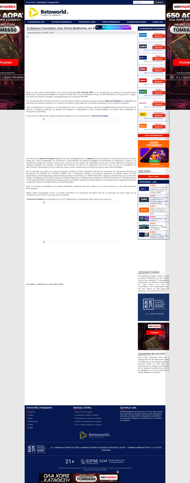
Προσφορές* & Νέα (87, 22)
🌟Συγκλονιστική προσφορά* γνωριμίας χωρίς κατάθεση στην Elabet (159, 235)
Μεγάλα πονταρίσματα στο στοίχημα (88, 421)
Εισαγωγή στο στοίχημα (83, 412)
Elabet (30, 418)
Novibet (30, 415)
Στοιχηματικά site (36, 22)
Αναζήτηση (159, 2)
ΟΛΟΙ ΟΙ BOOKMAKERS (153, 135)
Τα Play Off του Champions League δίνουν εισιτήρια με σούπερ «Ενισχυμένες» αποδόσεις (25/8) (158, 190)
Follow (61, 284)
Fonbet (30, 424)
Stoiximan (31, 412)
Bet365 (30, 428)
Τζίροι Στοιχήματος (111, 22)
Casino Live (157, 22)
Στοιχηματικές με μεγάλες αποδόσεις (88, 418)
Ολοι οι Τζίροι (153, 176)
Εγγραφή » (159, 36)
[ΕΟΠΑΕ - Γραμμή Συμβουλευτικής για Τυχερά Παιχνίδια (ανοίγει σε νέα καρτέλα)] (103, 461)
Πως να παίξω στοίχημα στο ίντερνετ (88, 424)
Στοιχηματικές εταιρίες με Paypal (86, 415)
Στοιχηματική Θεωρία (136, 22)
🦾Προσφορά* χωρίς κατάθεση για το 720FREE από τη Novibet (158, 227)
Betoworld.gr (30, 2)
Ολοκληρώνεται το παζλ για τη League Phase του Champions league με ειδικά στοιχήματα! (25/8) (159, 200)
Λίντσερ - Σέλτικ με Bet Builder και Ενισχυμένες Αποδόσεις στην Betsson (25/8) (158, 211)
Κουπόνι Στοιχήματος (62, 22)
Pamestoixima (33, 421)
